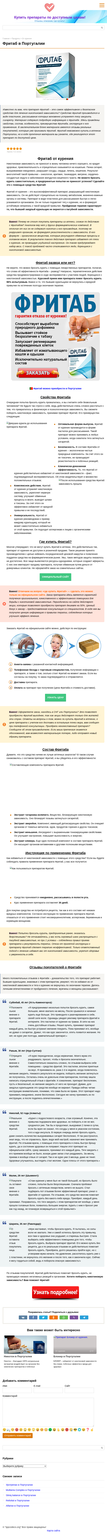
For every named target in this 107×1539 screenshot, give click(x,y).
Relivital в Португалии (17, 1500)
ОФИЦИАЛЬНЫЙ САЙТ (55, 577)
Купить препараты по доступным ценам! (49, 17)
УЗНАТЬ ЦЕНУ (55, 697)
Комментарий (10, 1396)
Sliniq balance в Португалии (21, 1495)
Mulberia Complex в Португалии (23, 1490)
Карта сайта (53, 1530)
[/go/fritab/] (55, 336)
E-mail (37, 1386)
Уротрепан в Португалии (19, 1485)
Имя (5, 1386)
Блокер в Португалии (67, 1356)
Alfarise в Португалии (17, 1505)
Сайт (67, 1386)
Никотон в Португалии (18, 1356)
